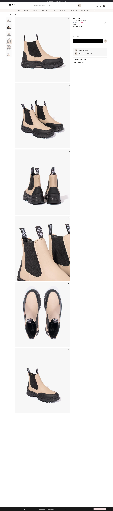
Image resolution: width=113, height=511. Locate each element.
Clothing (35, 10)
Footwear (63, 10)
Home (7, 14)
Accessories (73, 10)
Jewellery (45, 10)
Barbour (12, 14)
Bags (54, 10)
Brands (26, 10)
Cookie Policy (42, 509)
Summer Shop (85, 10)
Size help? (76, 37)
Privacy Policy (51, 509)
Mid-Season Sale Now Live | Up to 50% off (56, 1)
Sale (94, 10)
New (19, 10)
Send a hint (91, 45)
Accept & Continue (100, 509)
